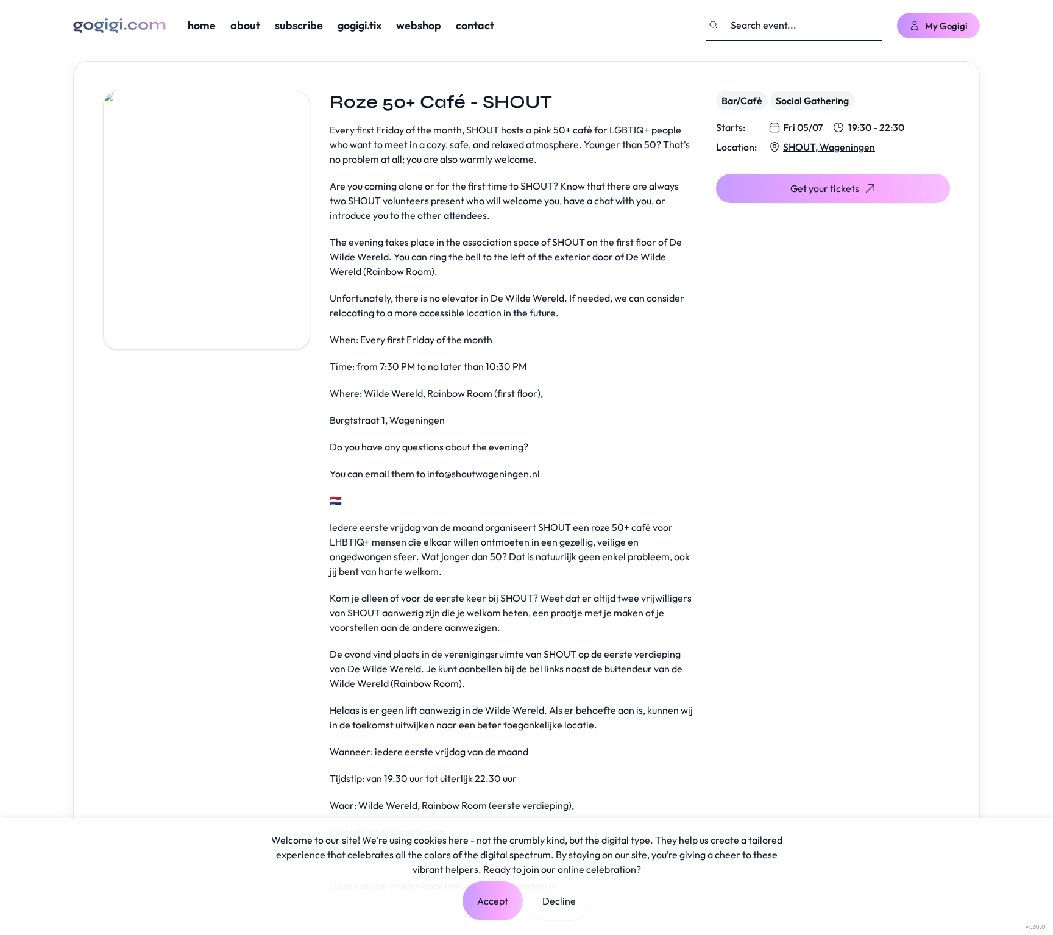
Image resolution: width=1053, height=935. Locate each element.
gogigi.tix (359, 25)
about (245, 25)
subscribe (299, 25)
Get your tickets (824, 188)
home (202, 25)
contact (475, 25)
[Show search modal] (713, 25)
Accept (492, 901)
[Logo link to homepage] (119, 25)
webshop (418, 25)
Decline (559, 901)
